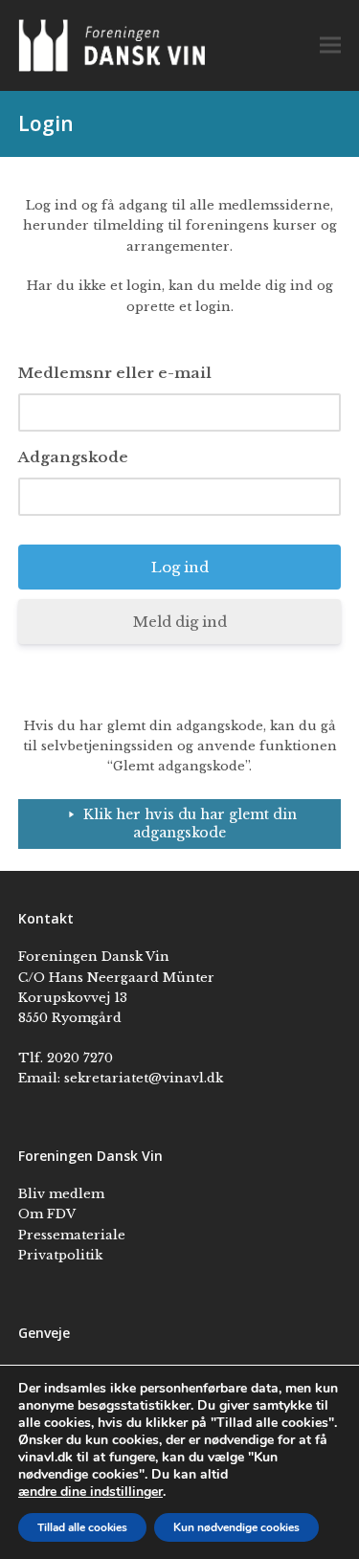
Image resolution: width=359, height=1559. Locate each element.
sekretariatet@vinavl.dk (143, 1078)
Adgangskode (73, 457)
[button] (330, 45)
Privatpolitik (60, 1255)
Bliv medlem (61, 1194)
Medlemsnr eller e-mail (115, 373)
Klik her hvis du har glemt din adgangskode (190, 823)
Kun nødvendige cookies (236, 1527)
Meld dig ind (180, 621)
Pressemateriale (71, 1235)
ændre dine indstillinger (90, 1492)
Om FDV (47, 1214)
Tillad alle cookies (82, 1527)
